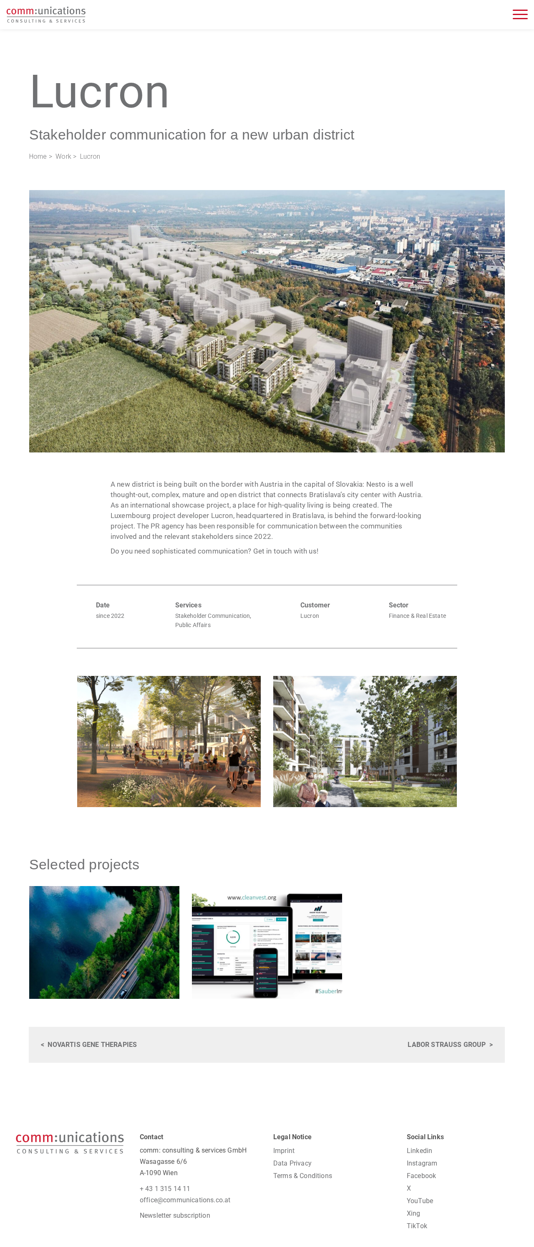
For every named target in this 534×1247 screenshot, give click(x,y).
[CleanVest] (267, 942)
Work (63, 156)
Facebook (421, 1176)
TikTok (417, 1226)
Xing (414, 1213)
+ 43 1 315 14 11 (165, 1189)
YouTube (420, 1201)
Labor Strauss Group (447, 1045)
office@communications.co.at (185, 1200)
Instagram (422, 1163)
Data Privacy (292, 1163)
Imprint (284, 1151)
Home (38, 156)
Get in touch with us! (285, 551)
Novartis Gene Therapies (92, 1045)
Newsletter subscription (175, 1215)
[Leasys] (104, 942)
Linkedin (419, 1151)
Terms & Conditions (302, 1176)
